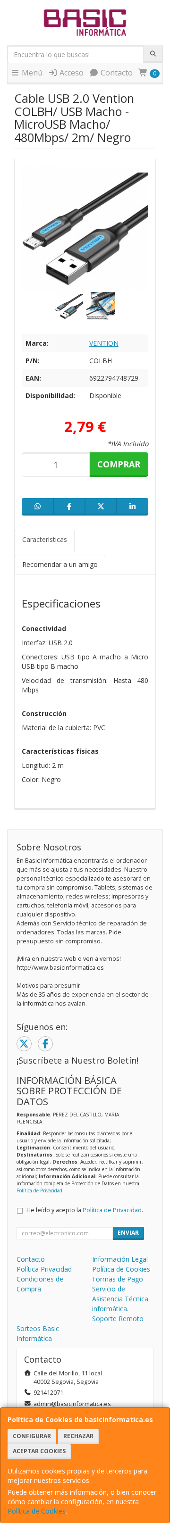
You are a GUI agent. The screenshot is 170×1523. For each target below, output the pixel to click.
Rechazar (78, 1436)
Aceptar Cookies (39, 1451)
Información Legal (120, 1259)
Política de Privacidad (39, 1190)
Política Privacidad (44, 1269)
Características (44, 539)
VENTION (104, 343)
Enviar (128, 1233)
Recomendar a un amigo (60, 564)
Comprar (118, 464)
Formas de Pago (117, 1278)
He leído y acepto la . (84, 1210)
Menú (31, 72)
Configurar (32, 1436)
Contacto (116, 72)
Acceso (71, 72)
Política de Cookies (37, 1510)
